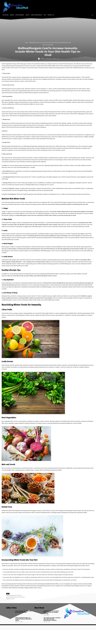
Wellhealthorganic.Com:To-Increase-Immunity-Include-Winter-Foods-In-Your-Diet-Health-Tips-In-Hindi (15, 597)
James (42, 58)
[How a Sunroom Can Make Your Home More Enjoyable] (10, 613)
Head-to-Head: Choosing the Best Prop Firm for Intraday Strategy (51, 612)
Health (26, 42)
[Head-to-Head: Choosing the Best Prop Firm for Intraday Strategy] (39, 613)
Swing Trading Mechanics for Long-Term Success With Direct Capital (23, 619)
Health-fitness (50, 44)
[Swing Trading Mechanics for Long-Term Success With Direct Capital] (10, 620)
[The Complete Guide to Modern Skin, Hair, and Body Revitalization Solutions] (39, 620)
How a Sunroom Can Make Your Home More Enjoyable (23, 611)
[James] (39, 59)
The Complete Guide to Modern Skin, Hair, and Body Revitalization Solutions (52, 619)
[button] (92, 15)
